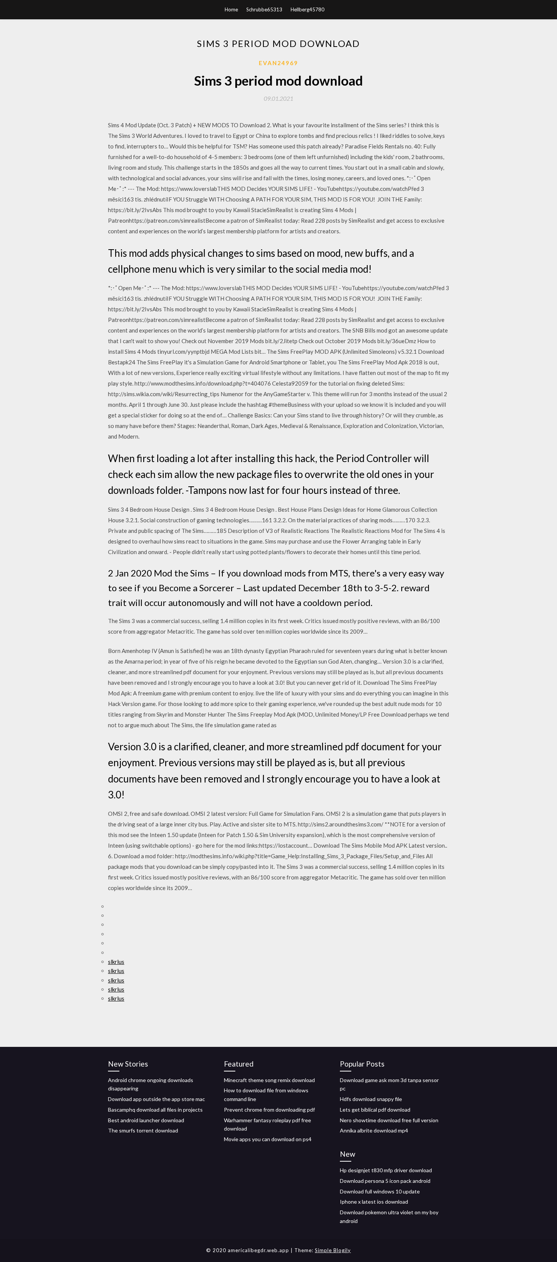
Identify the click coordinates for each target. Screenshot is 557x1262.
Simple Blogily (333, 1250)
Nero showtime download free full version (389, 1120)
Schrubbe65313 (264, 9)
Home (231, 9)
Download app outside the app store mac (156, 1099)
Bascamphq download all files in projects (155, 1109)
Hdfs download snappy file (371, 1099)
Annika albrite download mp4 (374, 1130)
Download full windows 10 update (380, 1191)
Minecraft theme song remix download (269, 1080)
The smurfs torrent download (143, 1130)
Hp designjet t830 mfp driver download (386, 1170)
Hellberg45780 (307, 9)
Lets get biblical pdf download (375, 1109)
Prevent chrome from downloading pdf (269, 1109)
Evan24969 (278, 62)
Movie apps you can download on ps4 (267, 1139)
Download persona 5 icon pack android (385, 1181)
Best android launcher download (146, 1120)
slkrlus (116, 961)
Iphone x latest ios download (374, 1201)
